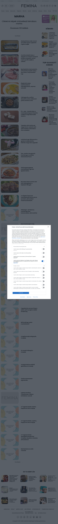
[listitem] (29, 246)
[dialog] (29, 262)
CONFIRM (21, 292)
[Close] (49, 227)
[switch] (43, 249)
